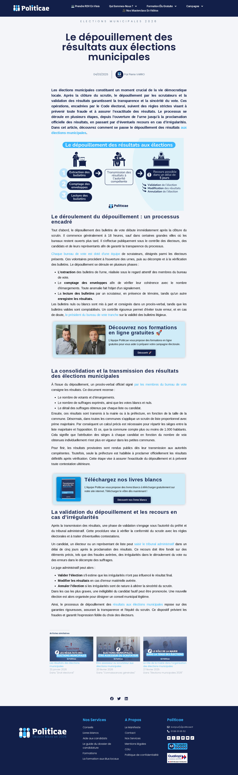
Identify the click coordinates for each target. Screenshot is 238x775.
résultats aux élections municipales (138, 604)
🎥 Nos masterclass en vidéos (140, 10)
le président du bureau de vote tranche (92, 315)
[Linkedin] (183, 738)
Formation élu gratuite (160, 6)
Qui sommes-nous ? (121, 6)
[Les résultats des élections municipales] (71, 649)
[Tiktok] (192, 738)
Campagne (192, 6)
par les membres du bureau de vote (160, 384)
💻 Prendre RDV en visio (85, 6)
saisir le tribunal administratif (154, 544)
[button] (112, 699)
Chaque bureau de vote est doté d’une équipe (85, 254)
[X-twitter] (173, 738)
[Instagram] (178, 738)
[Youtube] (187, 738)
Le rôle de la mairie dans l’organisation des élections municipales (164, 664)
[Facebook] (169, 738)
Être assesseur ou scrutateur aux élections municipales (115, 664)
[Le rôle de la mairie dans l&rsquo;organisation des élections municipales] (165, 649)
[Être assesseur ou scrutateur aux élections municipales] (118, 649)
